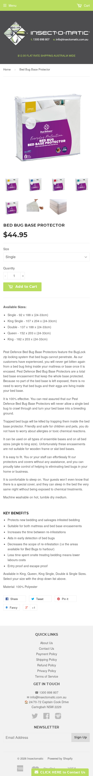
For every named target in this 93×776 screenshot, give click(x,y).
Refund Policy (46, 665)
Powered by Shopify (60, 758)
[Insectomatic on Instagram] (58, 717)
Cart (86, 5)
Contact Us (46, 648)
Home (7, 69)
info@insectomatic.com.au (48, 697)
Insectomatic (35, 758)
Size (6, 249)
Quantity (9, 268)
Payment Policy (46, 654)
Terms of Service (46, 676)
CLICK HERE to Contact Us (61, 772)
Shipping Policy (46, 659)
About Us (46, 643)
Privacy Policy (46, 671)
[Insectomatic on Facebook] (46, 717)
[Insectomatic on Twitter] (35, 717)
